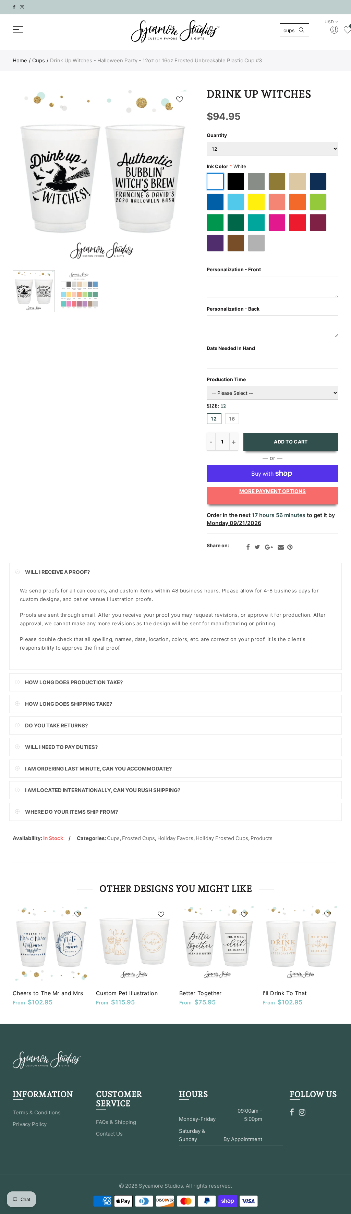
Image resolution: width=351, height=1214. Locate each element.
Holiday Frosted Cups (222, 838)
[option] (102, 177)
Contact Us (109, 1133)
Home (20, 60)
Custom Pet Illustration (127, 993)
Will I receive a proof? (57, 572)
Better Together (200, 993)
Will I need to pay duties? (61, 747)
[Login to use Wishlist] (179, 99)
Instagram (302, 1112)
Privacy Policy (30, 1124)
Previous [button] (31, 177)
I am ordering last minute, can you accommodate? (98, 768)
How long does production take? (74, 682)
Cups (38, 60)
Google (269, 547)
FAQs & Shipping (116, 1122)
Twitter (257, 547)
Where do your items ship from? (71, 812)
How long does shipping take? (68, 704)
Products (262, 838)
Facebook (248, 547)
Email (281, 547)
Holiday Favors (175, 838)
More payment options (272, 491)
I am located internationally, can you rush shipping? (102, 790)
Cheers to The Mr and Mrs (48, 993)
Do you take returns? (56, 725)
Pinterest (289, 547)
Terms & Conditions (37, 1112)
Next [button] (173, 177)
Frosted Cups (138, 838)
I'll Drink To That (285, 993)
